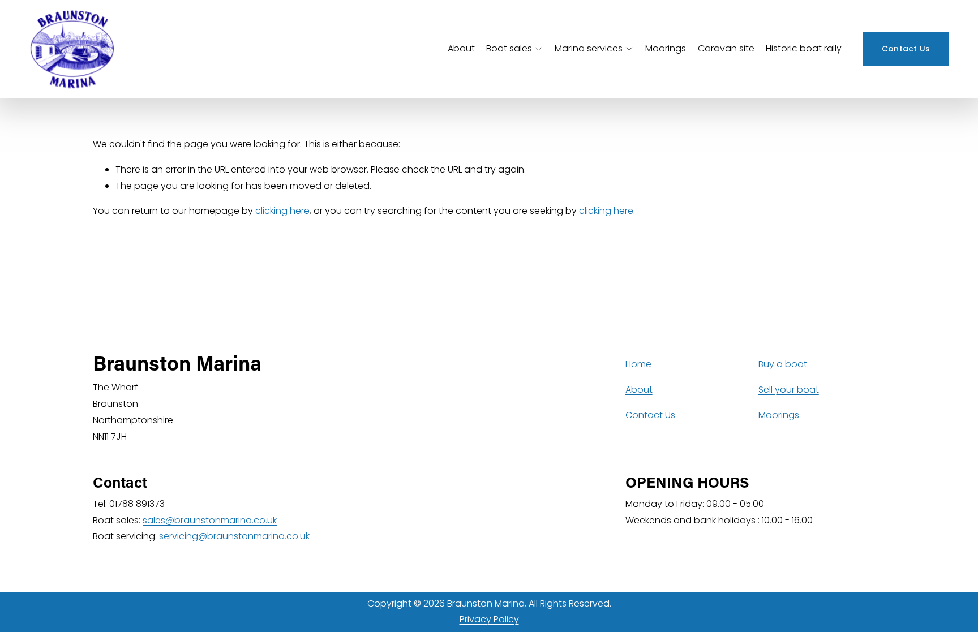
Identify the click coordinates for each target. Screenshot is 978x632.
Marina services (589, 48)
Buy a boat (782, 364)
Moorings (665, 48)
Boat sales (509, 48)
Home (638, 364)
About (461, 48)
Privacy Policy (489, 619)
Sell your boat (788, 389)
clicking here (282, 210)
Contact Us (906, 48)
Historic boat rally (804, 48)
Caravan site (726, 48)
